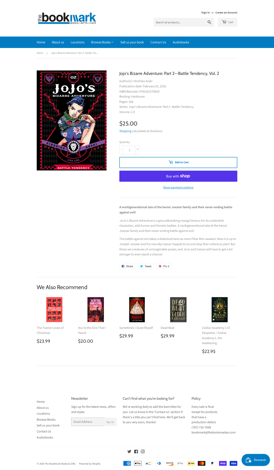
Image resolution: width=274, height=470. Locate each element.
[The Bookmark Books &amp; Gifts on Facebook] (136, 452)
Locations (77, 42)
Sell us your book (132, 42)
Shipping (125, 131)
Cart (230, 22)
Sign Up (110, 421)
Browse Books (101, 42)
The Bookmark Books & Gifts (60, 463)
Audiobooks (181, 42)
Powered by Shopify (89, 463)
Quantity (124, 142)
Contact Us (158, 42)
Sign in (205, 12)
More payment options (178, 187)
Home (41, 42)
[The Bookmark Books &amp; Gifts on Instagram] (143, 452)
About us (58, 42)
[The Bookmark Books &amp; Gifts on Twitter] (129, 452)
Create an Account (226, 12)
